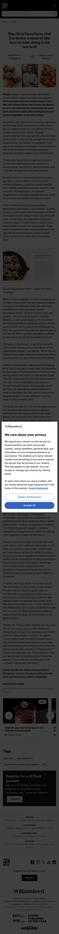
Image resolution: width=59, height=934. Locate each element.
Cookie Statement (38, 488)
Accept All (29, 505)
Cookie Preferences (29, 497)
